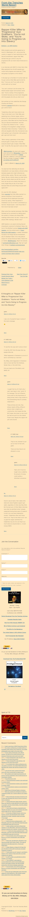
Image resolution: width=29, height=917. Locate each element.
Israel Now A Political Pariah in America (15, 790)
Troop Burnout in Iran (10, 778)
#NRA (22, 158)
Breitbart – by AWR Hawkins (9, 45)
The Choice (9, 819)
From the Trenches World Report (12, 3)
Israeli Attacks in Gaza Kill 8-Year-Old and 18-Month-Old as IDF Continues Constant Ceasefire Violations (13, 848)
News (8, 24)
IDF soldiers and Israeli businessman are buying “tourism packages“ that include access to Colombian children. (14, 775)
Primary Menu (6, 17)
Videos (12, 24)
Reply (5, 332)
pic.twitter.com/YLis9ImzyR (11, 160)
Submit (24, 737)
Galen (19, 267)
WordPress (12, 910)
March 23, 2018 (20, 163)
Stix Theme (22, 910)
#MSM (21, 154)
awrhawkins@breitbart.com (10, 243)
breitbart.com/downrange (17, 245)
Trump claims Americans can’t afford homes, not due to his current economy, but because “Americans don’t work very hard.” (12, 754)
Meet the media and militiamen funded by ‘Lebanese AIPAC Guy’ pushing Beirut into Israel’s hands (14, 793)
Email (3, 569)
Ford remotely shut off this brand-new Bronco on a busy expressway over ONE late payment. (13, 837)
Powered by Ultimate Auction (22, 916)
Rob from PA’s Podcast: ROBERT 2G (15, 622)
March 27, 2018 (9, 23)
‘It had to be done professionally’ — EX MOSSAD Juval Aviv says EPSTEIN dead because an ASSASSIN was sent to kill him (14, 822)
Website (4, 576)
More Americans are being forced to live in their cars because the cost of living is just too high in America (14, 798)
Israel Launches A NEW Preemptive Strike (16, 746)
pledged (9, 105)
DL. (5, 493)
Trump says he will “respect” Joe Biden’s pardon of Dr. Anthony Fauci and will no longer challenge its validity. (14, 853)
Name (3, 563)
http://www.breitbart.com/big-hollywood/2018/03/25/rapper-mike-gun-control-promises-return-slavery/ (13, 251)
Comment (5, 553)
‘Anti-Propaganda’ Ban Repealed (14, 635)
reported (7, 194)
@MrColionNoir (8, 151)
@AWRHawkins (12, 240)
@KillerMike (17, 153)
